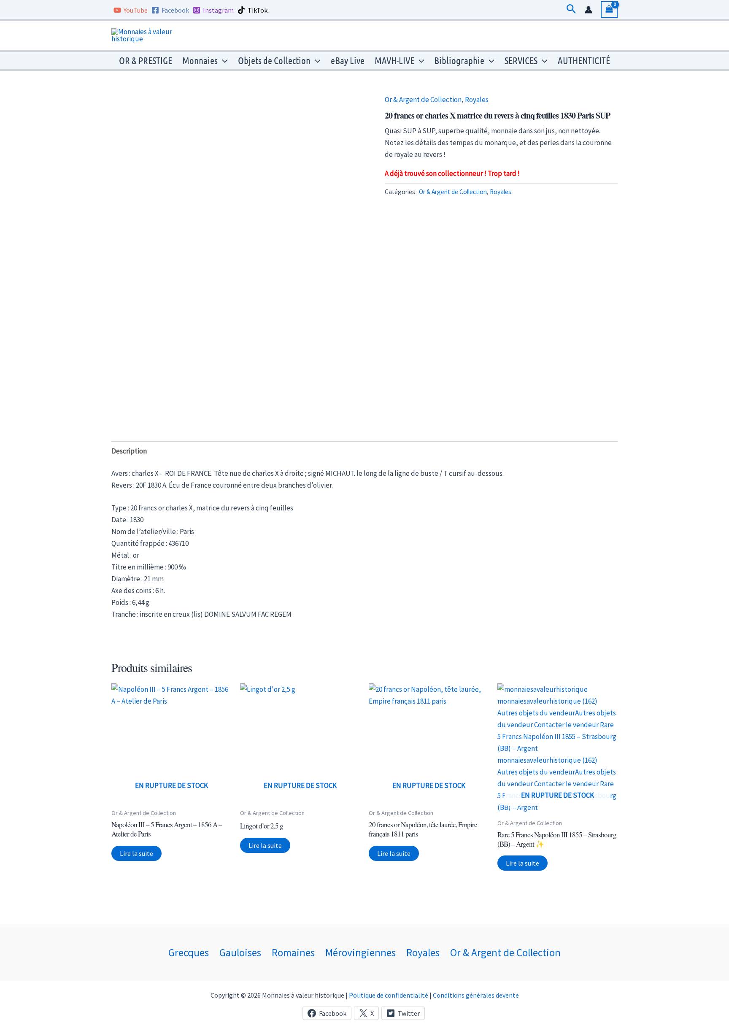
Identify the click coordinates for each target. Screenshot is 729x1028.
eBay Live (347, 60)
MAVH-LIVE (394, 60)
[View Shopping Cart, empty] (609, 9)
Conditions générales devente (476, 995)
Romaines (293, 952)
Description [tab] (129, 451)
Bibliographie (459, 60)
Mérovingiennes (360, 952)
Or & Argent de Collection (423, 99)
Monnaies (200, 60)
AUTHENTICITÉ (584, 60)
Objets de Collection (274, 60)
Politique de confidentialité (388, 995)
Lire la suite (136, 853)
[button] (571, 9)
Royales (477, 99)
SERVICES (521, 60)
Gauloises (240, 952)
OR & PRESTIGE (145, 60)
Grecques (188, 952)
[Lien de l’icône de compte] (588, 9)
